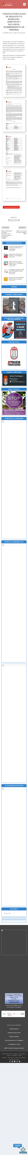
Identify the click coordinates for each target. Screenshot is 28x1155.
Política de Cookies (14, 1059)
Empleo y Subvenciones (19, 33)
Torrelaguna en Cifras (14, 1044)
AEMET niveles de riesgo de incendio (14, 1048)
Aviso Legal (10, 1057)
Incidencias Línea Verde (14, 1032)
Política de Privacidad (20, 1057)
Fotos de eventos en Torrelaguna (14, 1040)
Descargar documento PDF (11, 207)
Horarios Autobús (14, 1036)
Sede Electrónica (14, 1029)
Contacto (4, 1057)
